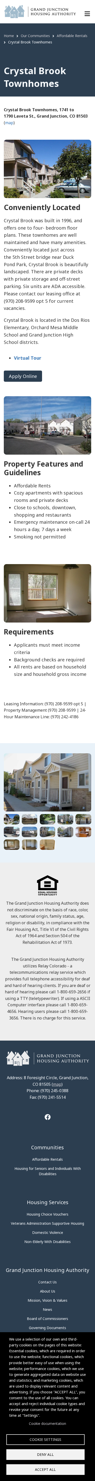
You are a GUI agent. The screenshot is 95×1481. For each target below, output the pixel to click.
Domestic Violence (47, 1232)
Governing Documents (47, 1327)
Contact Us (47, 1282)
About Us (47, 1291)
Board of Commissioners (47, 1318)
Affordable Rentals (47, 1159)
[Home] (40, 11)
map (9, 122)
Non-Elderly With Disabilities (47, 1241)
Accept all (45, 1469)
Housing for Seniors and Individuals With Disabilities (47, 1171)
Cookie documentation (47, 1423)
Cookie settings (45, 1439)
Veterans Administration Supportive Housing (47, 1223)
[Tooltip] (48, 1117)
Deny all (45, 1454)
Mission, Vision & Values (47, 1300)
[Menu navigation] (87, 13)
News (47, 1309)
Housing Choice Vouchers (47, 1214)
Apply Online (23, 376)
